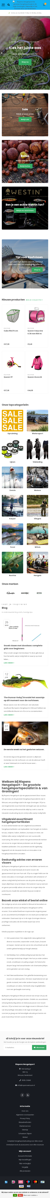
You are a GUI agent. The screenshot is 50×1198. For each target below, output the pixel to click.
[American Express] (6, 1182)
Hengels (30, 553)
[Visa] (21, 1186)
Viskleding (30, 439)
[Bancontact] (43, 1182)
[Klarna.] (21, 1182)
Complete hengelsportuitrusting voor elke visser (25, 1141)
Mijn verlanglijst (25, 1163)
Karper (4, 496)
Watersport (31, 411)
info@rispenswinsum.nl (26, 1085)
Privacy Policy (25, 1118)
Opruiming (5, 411)
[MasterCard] (35, 1182)
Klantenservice (25, 1126)
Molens (29, 468)
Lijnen (4, 439)
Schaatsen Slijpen (25, 1133)
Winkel (25, 1137)
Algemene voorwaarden (25, 1115)
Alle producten (25, 1171)
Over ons (25, 1111)
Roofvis (4, 553)
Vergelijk (25, 1167)
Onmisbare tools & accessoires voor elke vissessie (25, 1145)
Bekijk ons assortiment (25, 210)
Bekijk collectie (34, 300)
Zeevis (4, 468)
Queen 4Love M (35, 377)
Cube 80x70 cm (11, 331)
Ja (15, 1195)
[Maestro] (28, 1182)
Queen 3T (8, 377)
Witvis (29, 524)
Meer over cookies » (31, 1195)
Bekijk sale (25, 119)
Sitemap (25, 1130)
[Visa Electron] (29, 1186)
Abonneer (40, 1047)
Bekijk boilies (25, 166)
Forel (3, 524)
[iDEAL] (13, 1182)
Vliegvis (29, 496)
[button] (2, 53)
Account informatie (25, 1156)
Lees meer (8, 663)
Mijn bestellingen (25, 1159)
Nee (20, 1195)
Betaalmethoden (25, 1122)
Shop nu (25, 62)
